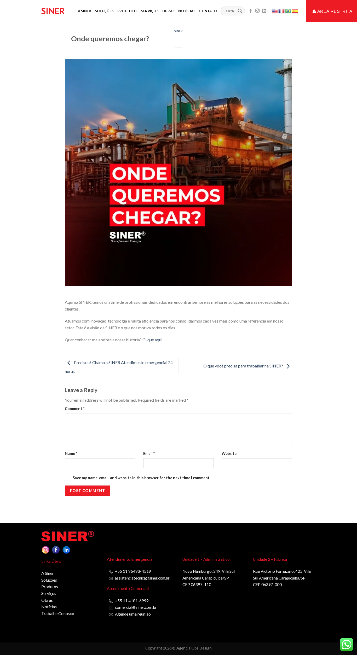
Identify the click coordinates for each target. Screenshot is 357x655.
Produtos (127, 11)
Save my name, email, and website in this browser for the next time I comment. (141, 478)
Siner (53, 11)
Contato (208, 11)
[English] (275, 10)
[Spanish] (295, 10)
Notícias (186, 11)
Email (149, 453)
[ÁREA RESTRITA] (307, 13)
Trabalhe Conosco (57, 613)
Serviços (150, 11)
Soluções (104, 11)
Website (229, 453)
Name (71, 453)
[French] (281, 10)
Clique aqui (152, 339)
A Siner (84, 11)
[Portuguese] (288, 10)
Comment (74, 408)
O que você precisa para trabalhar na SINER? (243, 365)
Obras (168, 11)
